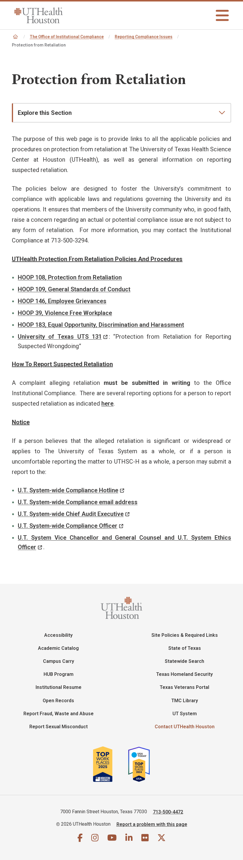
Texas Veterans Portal (184, 687)
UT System (184, 713)
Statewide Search (184, 661)
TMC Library (184, 700)
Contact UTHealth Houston (185, 726)
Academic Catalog (58, 648)
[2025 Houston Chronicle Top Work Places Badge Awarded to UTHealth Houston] (110, 764)
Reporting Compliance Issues (143, 36)
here (107, 403)
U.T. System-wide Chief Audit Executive (71, 513)
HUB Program (58, 674)
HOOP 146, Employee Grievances (62, 301)
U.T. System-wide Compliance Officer (67, 525)
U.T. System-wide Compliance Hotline (68, 490)
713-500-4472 (168, 811)
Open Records (58, 700)
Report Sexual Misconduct (58, 726)
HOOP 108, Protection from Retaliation (70, 277)
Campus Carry (58, 661)
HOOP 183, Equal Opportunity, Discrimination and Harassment (101, 324)
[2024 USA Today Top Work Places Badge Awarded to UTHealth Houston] (141, 764)
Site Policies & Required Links (184, 635)
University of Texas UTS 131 (60, 336)
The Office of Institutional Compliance (67, 36)
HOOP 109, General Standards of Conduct (74, 289)
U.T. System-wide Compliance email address (78, 502)
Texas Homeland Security (184, 674)
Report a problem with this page (151, 824)
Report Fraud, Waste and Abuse (58, 713)
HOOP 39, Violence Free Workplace (65, 312)
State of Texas (184, 648)
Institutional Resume (58, 687)
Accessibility (58, 635)
